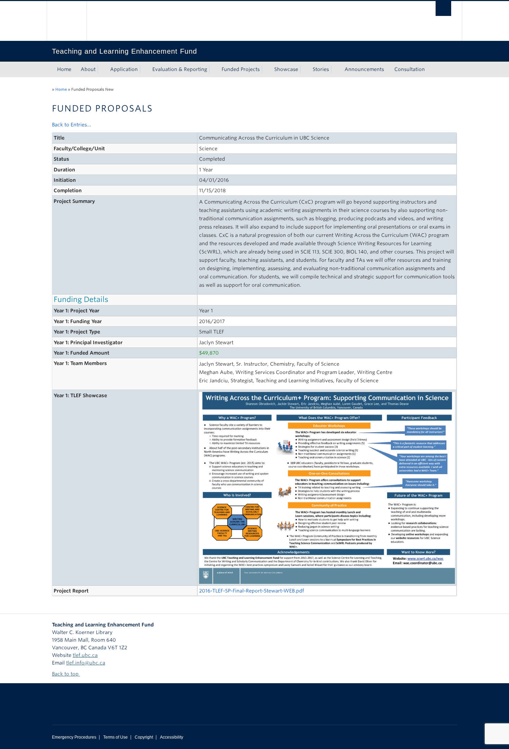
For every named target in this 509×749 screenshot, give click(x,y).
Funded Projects (241, 69)
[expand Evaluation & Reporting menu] (213, 69)
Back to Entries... (71, 124)
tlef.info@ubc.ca (85, 663)
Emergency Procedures (74, 737)
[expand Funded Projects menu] (266, 69)
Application (124, 69)
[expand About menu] (102, 69)
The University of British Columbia (67, 21)
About (88, 69)
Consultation (409, 69)
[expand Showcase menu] (304, 69)
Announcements (364, 69)
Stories (321, 69)
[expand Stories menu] (335, 69)
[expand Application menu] (144, 69)
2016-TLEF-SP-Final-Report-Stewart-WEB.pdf (251, 591)
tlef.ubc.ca (85, 655)
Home (64, 69)
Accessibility (171, 737)
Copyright (144, 737)
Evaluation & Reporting (179, 69)
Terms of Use (115, 737)
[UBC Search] (443, 8)
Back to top (66, 674)
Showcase (286, 69)
